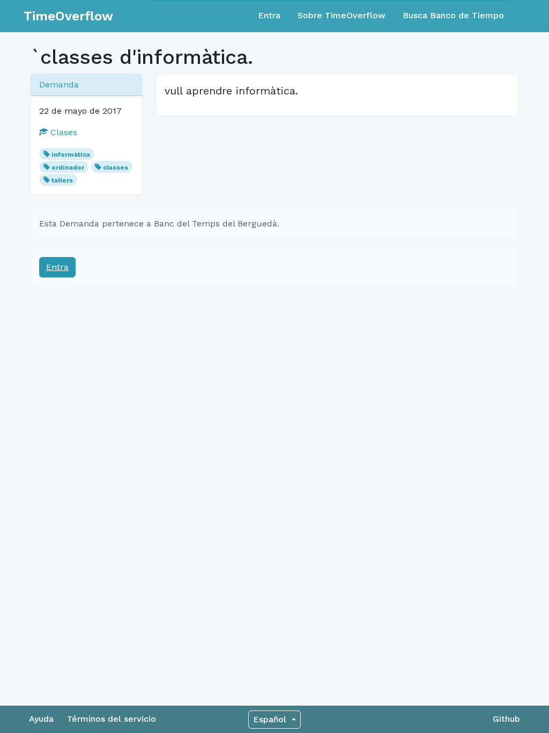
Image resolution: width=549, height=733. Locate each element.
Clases (62, 132)
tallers (62, 180)
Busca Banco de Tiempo (453, 15)
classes (115, 167)
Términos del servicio (111, 719)
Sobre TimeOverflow (341, 15)
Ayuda (41, 719)
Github (506, 719)
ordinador (67, 167)
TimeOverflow (68, 16)
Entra (269, 15)
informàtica (70, 154)
